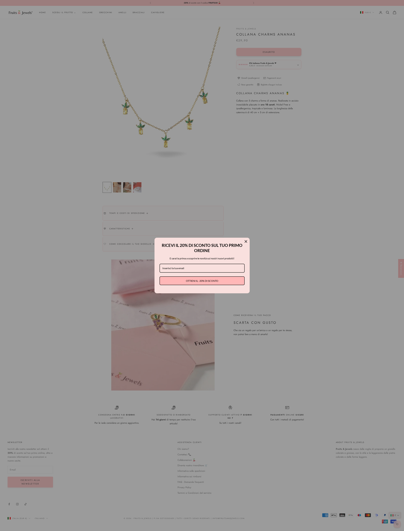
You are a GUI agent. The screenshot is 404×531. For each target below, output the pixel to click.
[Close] (246, 241)
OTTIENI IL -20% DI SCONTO (202, 280)
